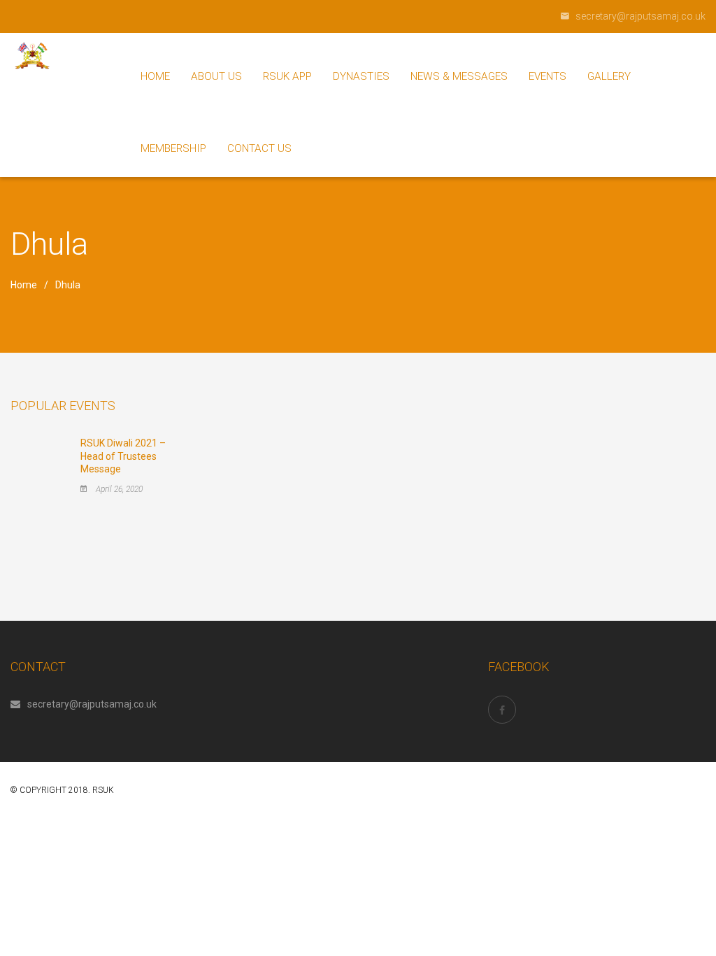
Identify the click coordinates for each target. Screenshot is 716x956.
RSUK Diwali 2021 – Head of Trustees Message (123, 455)
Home (23, 285)
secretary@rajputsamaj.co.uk (92, 704)
